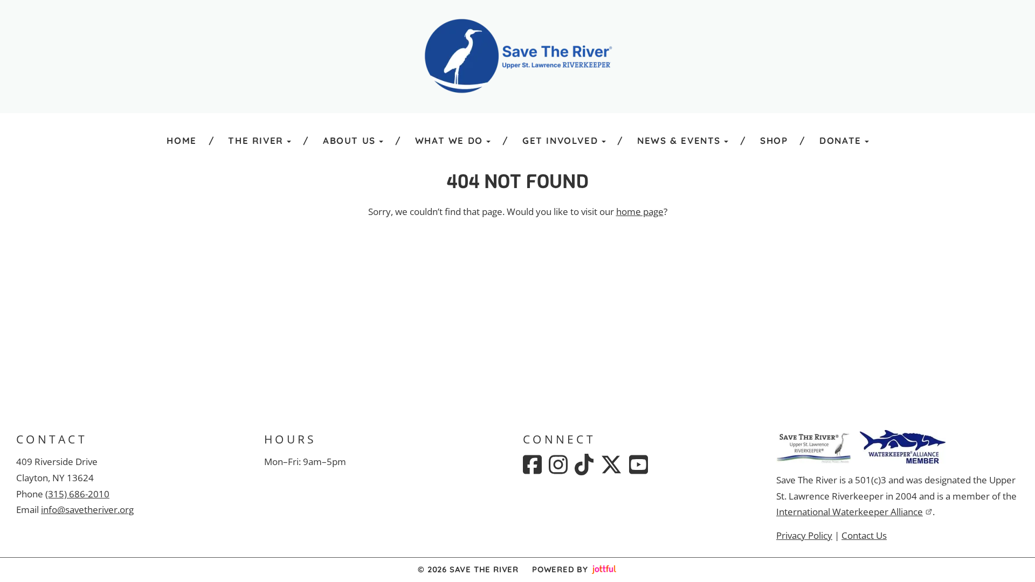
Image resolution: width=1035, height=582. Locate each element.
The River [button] (255, 140)
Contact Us (864, 535)
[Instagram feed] (558, 464)
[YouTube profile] (638, 464)
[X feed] (611, 464)
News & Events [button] (679, 140)
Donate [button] (840, 140)
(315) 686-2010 (77, 494)
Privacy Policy (804, 535)
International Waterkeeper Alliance (849, 511)
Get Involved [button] (560, 140)
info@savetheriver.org (87, 509)
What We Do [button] (449, 140)
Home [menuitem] (181, 140)
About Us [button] (349, 140)
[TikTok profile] (584, 464)
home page (640, 211)
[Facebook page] (532, 464)
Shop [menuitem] (774, 140)
